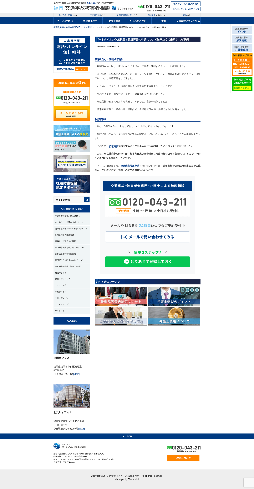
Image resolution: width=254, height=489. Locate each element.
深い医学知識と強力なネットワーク (70, 247)
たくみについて (65, 20)
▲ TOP (127, 436)
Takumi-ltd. (133, 479)
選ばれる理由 (90, 20)
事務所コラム (60, 291)
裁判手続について (62, 279)
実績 (163, 20)
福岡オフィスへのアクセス (185, 3)
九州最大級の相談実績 (64, 234)
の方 (68, 15)
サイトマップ (60, 310)
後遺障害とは (60, 272)
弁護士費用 (115, 20)
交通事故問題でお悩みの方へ (67, 215)
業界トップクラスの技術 (65, 241)
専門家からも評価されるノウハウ (69, 260)
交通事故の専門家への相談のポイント (71, 228)
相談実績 (87, 27)
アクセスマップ (61, 304)
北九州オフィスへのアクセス (185, 8)
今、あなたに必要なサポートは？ (69, 222)
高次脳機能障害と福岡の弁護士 (68, 266)
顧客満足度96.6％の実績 (65, 253)
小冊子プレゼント (62, 297)
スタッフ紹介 (60, 285)
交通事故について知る (188, 20)
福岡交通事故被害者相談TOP (67, 27)
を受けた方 (156, 15)
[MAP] (76, 374)
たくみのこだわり (139, 20)
